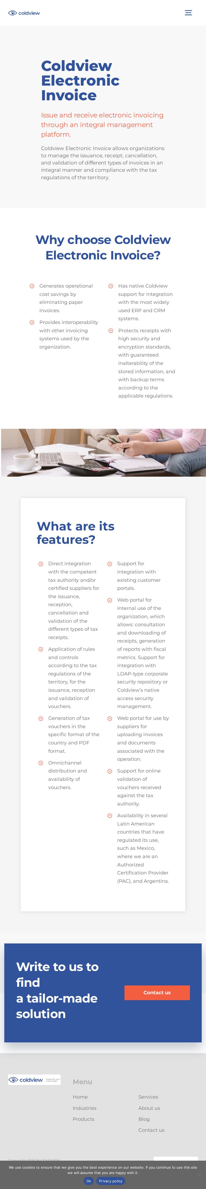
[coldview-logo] (24, 13)
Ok (88, 1181)
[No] (199, 1174)
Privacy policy (111, 1181)
